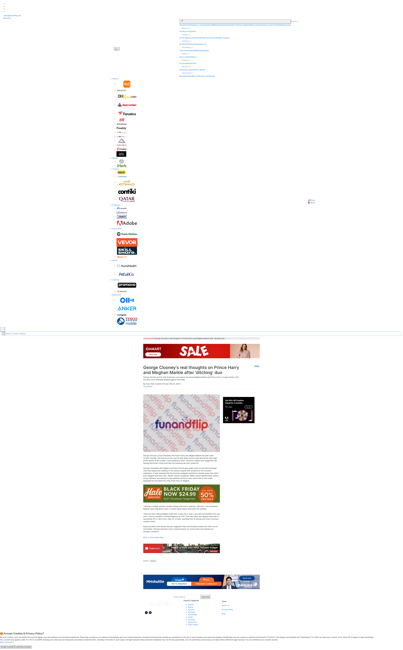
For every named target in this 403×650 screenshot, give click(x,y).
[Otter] (126, 300)
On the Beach (184, 38)
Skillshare (199, 50)
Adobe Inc (202, 44)
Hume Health (184, 57)
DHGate (192, 25)
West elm (195, 76)
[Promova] (126, 285)
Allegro (206, 50)
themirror (153, 561)
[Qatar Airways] (126, 199)
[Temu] (126, 84)
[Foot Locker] (126, 105)
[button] (311, 203)
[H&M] (121, 120)
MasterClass (191, 63)
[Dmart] (121, 90)
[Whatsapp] (259, 366)
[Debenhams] (121, 124)
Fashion (115, 79)
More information (7, 642)
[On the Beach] (121, 172)
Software (116, 205)
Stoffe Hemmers (236, 25)
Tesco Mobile (199, 70)
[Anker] (126, 308)
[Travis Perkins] (126, 234)
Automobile (116, 228)
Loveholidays (195, 38)
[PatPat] (121, 149)
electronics (116, 295)
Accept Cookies (7, 647)
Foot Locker (200, 25)
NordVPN (183, 44)
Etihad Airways (206, 38)
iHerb (194, 31)
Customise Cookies (23, 647)
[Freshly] (121, 128)
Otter (181, 70)
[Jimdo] (121, 217)
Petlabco (193, 57)
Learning (115, 280)
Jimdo (196, 44)
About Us (225, 605)
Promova (182, 63)
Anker (185, 70)
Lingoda (191, 70)
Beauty (115, 158)
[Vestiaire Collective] (121, 145)
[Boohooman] (121, 154)
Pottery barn (204, 76)
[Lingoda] (121, 315)
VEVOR (193, 50)
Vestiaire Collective (268, 25)
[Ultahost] (121, 212)
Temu (181, 25)
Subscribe (205, 597)
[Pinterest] (257, 366)
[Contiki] (126, 191)
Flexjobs (188, 76)
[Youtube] (150, 613)
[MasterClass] (121, 291)
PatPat (278, 25)
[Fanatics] (126, 113)
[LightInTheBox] (121, 136)
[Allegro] (121, 257)
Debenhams (219, 25)
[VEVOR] (126, 242)
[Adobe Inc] (126, 223)
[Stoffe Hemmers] (121, 132)
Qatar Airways (223, 38)
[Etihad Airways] (126, 183)
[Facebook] (254, 366)
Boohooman (286, 25)
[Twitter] (256, 366)
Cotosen (257, 25)
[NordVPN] (121, 208)
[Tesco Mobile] (126, 321)
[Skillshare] (126, 250)
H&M (213, 25)
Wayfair (212, 76)
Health (114, 260)
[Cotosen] (121, 140)
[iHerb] (121, 165)
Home (145, 338)
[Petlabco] (126, 274)
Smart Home (193, 625)
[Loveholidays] (121, 176)
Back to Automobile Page (153, 537)
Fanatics (208, 25)
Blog (223, 614)
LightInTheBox (248, 25)
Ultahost (190, 44)
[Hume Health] (126, 266)
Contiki (215, 38)
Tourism (115, 169)
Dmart (186, 25)
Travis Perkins (184, 50)
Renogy (182, 76)
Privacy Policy (227, 609)
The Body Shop (185, 31)
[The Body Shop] (121, 161)
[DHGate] (126, 96)
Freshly (227, 25)
